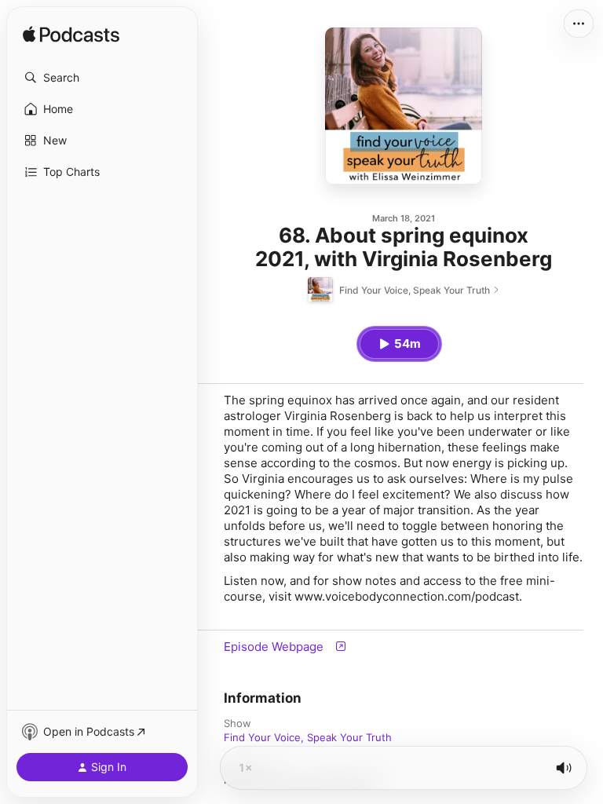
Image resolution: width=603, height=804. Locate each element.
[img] (71, 35)
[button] (102, 77)
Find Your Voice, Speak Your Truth (308, 737)
